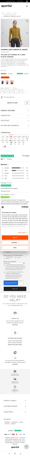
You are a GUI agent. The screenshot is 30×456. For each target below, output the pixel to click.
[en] (7, 6)
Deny (15, 247)
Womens (8, 13)
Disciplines (5, 120)
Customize (14, 242)
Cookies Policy (21, 227)
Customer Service (10, 1)
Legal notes (8, 412)
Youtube (6, 423)
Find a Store (20, 1)
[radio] (15, 252)
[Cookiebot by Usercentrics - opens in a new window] (21, 207)
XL (21, 91)
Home (2, 13)
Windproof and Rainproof (9, 14)
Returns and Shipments (10, 125)
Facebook (7, 422)
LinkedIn (13, 423)
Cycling (14, 13)
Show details (21, 232)
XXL (26, 91)
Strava (21, 422)
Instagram (14, 422)
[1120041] (3, 82)
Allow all (15, 237)
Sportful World (10, 400)
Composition (5, 115)
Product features (8, 110)
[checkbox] (15, 251)
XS (2, 91)
